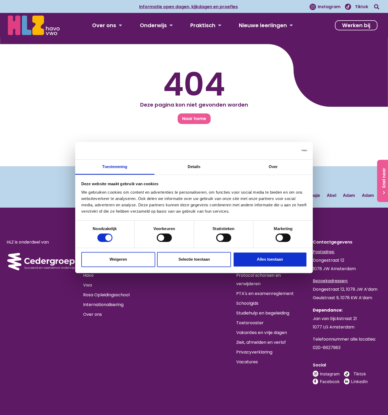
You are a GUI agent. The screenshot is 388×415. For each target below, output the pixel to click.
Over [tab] (273, 166)
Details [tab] (194, 166)
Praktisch (202, 25)
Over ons (104, 25)
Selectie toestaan (194, 259)
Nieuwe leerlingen (263, 25)
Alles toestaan (270, 259)
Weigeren (118, 259)
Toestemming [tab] (114, 166)
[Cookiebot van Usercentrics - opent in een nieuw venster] (284, 150)
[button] (376, 6)
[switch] (164, 237)
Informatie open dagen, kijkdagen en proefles (188, 7)
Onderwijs (153, 25)
